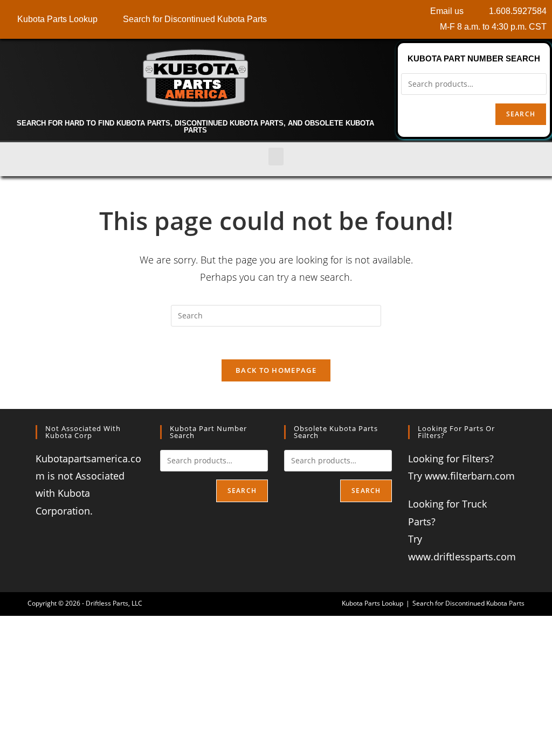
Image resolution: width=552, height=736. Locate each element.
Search (520, 114)
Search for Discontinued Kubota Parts (468, 603)
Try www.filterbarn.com (461, 475)
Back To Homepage (276, 370)
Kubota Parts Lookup (372, 603)
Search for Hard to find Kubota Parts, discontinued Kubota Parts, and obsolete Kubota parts (195, 126)
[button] (276, 156)
